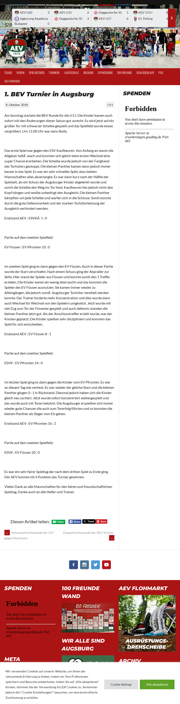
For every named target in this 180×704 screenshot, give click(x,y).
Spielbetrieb (36, 72)
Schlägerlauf (145, 72)
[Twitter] (95, 564)
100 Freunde (124, 72)
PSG (160, 72)
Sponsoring (105, 72)
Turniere (54, 72)
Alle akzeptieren (157, 684)
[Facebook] (73, 564)
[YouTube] (106, 564)
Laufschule (71, 72)
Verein (20, 72)
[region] (90, 683)
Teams (8, 72)
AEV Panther (12, 81)
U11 (110, 105)
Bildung (88, 72)
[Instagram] (84, 564)
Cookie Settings (121, 684)
